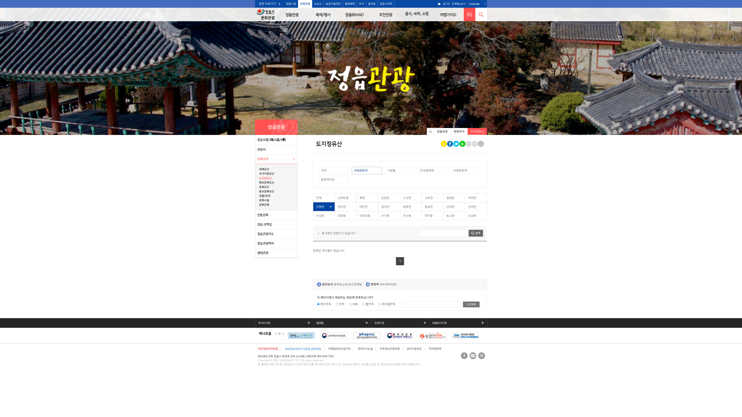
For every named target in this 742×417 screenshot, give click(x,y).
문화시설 (264, 200)
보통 (355, 304)
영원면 (450, 198)
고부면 (429, 198)
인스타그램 (481, 355)
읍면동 (372, 3)
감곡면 (385, 206)
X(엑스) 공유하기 (456, 144)
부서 (361, 3)
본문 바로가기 (267, 3)
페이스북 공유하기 (450, 144)
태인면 (364, 206)
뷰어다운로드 (414, 348)
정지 (279, 334)
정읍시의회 (386, 3)
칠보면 (429, 206)
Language (474, 3)
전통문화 (262, 215)
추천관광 (385, 15)
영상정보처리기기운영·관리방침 (303, 349)
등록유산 (264, 187)
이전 (275, 334)
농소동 (450, 215)
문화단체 (264, 204)
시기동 (385, 215)
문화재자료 (327, 179)
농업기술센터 (333, 3)
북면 (362, 198)
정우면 (342, 206)
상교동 (472, 215)
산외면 (472, 206)
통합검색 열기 (481, 14)
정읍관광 (292, 15)
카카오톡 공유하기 (444, 144)
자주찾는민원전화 (390, 348)
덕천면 (472, 198)
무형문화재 (460, 170)
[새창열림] (302, 335)
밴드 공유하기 (462, 144)
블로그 (473, 355)
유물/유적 (264, 195)
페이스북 (464, 355)
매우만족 (325, 304)
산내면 (450, 206)
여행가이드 (448, 15)
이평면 (320, 206)
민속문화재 (427, 170)
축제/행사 (323, 15)
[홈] (430, 131)
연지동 (429, 215)
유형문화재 (361, 170)
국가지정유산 (266, 173)
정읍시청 (291, 3)
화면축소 (468, 144)
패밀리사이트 (439, 322)
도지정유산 (265, 178)
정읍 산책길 (264, 224)
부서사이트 (264, 322)
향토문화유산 (266, 182)
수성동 (320, 215)
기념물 (391, 170)
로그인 (446, 4)
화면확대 (475, 144)
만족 (342, 304)
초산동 (407, 215)
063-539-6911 (388, 284)
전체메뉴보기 (459, 4)
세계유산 (264, 169)
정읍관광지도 (265, 234)
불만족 (370, 304)
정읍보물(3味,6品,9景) (271, 140)
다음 (283, 334)
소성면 (407, 198)
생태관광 (262, 253)
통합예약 (350, 3)
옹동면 (407, 206)
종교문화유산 (266, 191)
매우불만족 (388, 304)
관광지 (261, 149)
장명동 (342, 215)
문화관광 (305, 3)
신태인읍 (343, 198)
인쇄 (481, 144)
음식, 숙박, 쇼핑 (417, 14)
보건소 (318, 3)
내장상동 (365, 215)
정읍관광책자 (265, 243)
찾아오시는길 (365, 348)
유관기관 (379, 322)
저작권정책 (435, 348)
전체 (323, 170)
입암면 (385, 198)
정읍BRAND (354, 15)
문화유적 (262, 159)
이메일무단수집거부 (339, 348)
